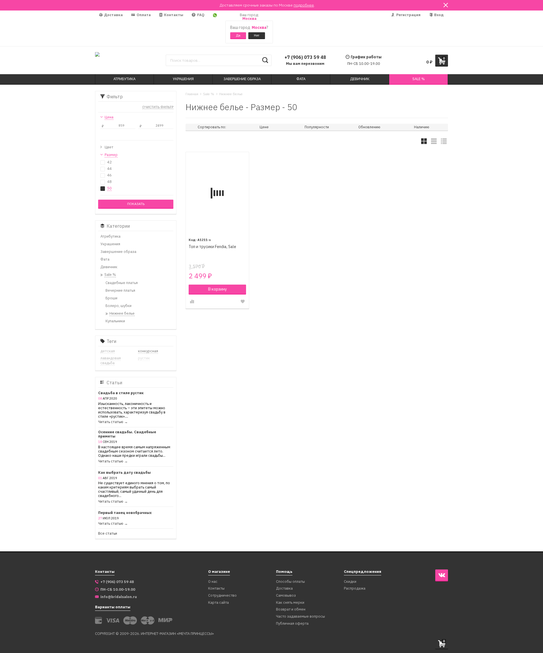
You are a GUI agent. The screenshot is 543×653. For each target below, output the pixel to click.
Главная (192, 94)
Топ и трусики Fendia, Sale (212, 246)
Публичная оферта (292, 624)
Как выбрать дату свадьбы (124, 473)
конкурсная (148, 351)
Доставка (113, 14)
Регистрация (408, 14)
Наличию (421, 127)
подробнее (304, 5)
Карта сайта (218, 603)
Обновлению (369, 127)
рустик (144, 358)
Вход (438, 14)
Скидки (350, 582)
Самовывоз (286, 596)
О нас (212, 582)
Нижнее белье (231, 94)
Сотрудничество (222, 596)
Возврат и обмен (290, 609)
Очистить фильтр (157, 107)
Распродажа (354, 588)
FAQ (200, 14)
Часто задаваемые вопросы (300, 616)
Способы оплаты (290, 582)
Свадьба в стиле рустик (121, 393)
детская (107, 351)
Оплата (143, 14)
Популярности (317, 127)
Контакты (173, 14)
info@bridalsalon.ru (118, 597)
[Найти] (265, 60)
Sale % (208, 94)
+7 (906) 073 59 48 (305, 57)
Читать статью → (113, 422)
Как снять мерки (290, 603)
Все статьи (107, 534)
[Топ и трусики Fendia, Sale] (217, 193)
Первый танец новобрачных (125, 513)
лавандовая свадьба (110, 360)
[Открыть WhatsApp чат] (215, 28)
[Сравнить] (192, 301)
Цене (264, 127)
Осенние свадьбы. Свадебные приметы (127, 434)
